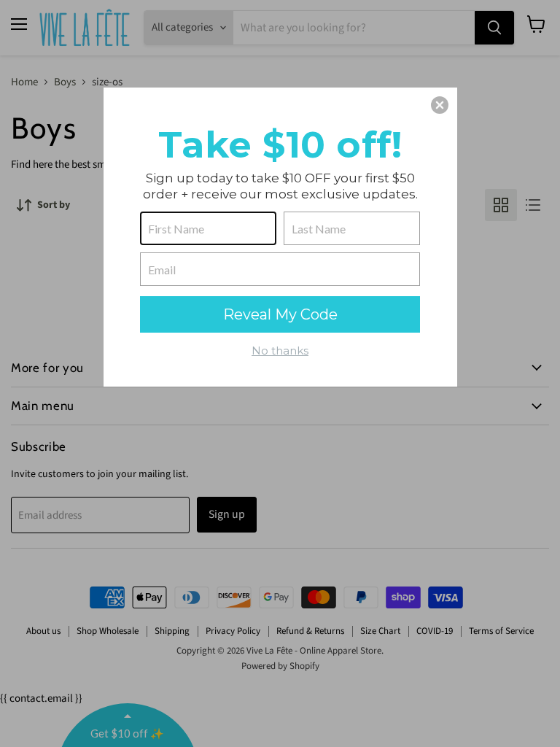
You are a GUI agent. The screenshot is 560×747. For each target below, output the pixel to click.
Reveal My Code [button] (280, 314)
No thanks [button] (280, 350)
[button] (439, 105)
